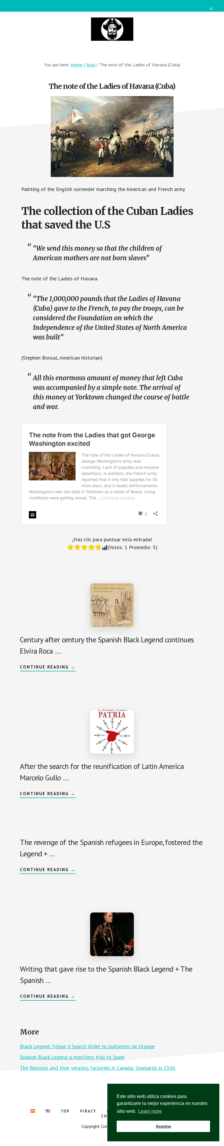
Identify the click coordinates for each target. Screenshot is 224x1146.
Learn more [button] (150, 1111)
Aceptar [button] (163, 1126)
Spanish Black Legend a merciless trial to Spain (72, 1057)
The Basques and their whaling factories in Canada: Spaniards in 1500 (97, 1067)
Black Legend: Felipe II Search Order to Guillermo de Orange (87, 1046)
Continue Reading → (48, 667)
